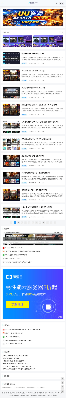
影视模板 (24, 80)
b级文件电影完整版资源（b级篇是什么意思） (37, 207)
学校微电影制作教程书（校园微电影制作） (36, 173)
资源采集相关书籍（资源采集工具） (14, 248)
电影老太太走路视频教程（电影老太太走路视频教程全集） (19, 369)
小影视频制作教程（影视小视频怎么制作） (15, 361)
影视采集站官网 (7, 387)
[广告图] (33, 17)
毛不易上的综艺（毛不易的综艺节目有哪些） (16, 255)
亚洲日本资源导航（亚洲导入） (12, 358)
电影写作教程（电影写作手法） (13, 336)
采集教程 (24, 183)
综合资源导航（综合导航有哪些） (33, 156)
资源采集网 (41, 387)
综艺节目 (24, 148)
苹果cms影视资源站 (19, 387)
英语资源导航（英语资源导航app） (33, 71)
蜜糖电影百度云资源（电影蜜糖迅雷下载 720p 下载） (39, 105)
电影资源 (24, 63)
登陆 (62, 3)
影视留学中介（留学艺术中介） (13, 258)
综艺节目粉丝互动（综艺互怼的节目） (34, 190)
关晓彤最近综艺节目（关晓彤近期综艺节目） (36, 139)
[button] (60, 33)
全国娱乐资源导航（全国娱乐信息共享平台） (15, 355)
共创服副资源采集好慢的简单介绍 (33, 88)
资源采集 (24, 97)
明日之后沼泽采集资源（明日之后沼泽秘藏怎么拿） (17, 366)
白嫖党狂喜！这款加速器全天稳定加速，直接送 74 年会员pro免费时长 (22, 251)
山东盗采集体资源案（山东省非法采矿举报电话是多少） (40, 122)
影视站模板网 (31, 387)
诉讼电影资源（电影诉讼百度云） (33, 54)
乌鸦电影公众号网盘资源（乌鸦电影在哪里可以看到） (18, 262)
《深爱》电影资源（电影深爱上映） (14, 344)
